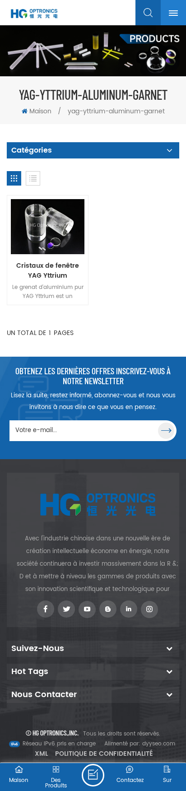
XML (41, 754)
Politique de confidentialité (104, 754)
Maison (40, 111)
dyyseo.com (158, 744)
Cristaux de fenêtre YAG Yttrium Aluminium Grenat (47, 271)
